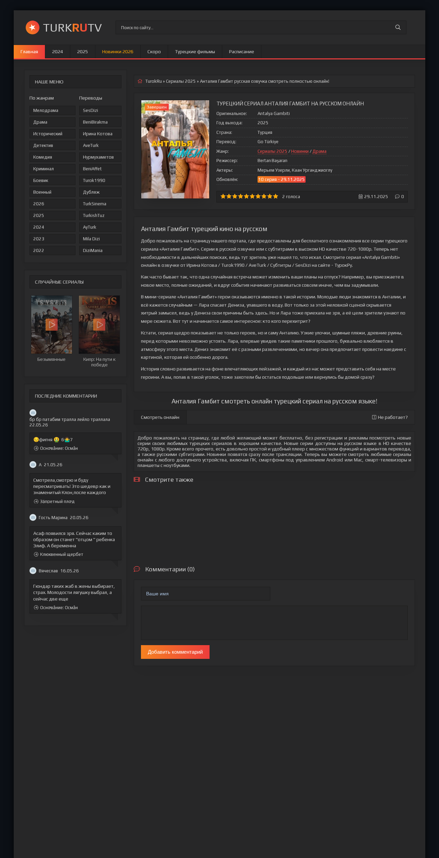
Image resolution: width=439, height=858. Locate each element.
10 (275, 196)
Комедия (42, 157)
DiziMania (93, 250)
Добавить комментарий (175, 652)
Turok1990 (94, 180)
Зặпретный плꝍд (57, 501)
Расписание (241, 51)
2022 (38, 250)
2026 (38, 203)
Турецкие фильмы (195, 51)
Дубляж (91, 192)
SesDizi (90, 110)
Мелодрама (45, 110)
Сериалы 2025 (272, 151)
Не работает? (393, 417)
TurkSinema (94, 203)
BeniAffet (92, 168)
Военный (42, 192)
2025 (82, 51)
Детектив (43, 145)
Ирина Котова (97, 133)
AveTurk (91, 145)
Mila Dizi (91, 238)
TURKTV (72, 27)
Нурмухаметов (98, 157)
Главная (29, 51)
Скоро (154, 51)
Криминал (43, 168)
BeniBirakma (95, 122)
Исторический (47, 133)
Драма (40, 122)
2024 (57, 51)
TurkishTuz (94, 215)
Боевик (40, 180)
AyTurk (89, 227)
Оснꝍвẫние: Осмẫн (59, 448)
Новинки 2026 (117, 51)
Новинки (300, 151)
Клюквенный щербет (61, 554)
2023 (38, 238)
